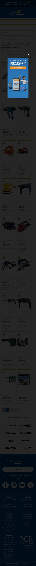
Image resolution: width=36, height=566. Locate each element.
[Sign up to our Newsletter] (18, 78)
